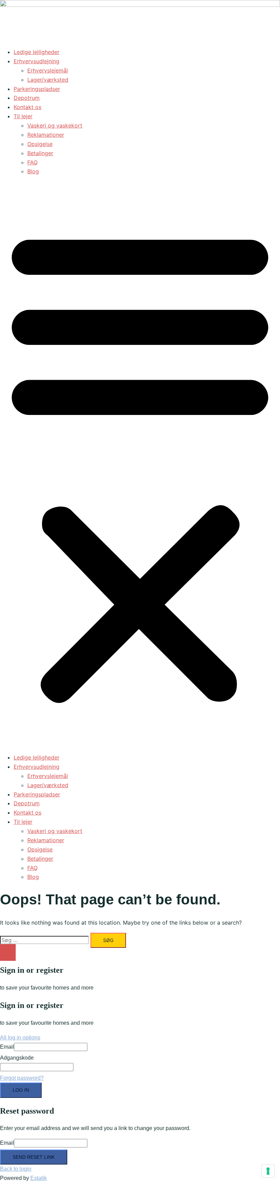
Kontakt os (27, 107)
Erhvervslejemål (47, 70)
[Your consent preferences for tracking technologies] (268, 1171)
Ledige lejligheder (36, 52)
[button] (140, 465)
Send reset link (34, 1157)
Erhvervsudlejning (36, 61)
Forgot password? (22, 1078)
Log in (21, 1090)
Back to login (15, 1169)
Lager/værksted (47, 79)
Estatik (38, 1178)
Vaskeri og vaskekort (54, 125)
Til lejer (23, 116)
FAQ (32, 162)
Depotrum (27, 97)
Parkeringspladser (37, 88)
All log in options (20, 1037)
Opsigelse (40, 143)
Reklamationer (45, 134)
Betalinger (40, 153)
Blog (33, 171)
